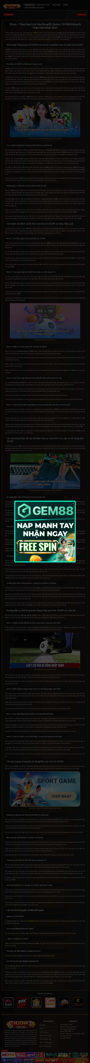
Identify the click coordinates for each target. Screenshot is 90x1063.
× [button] (73, 503)
